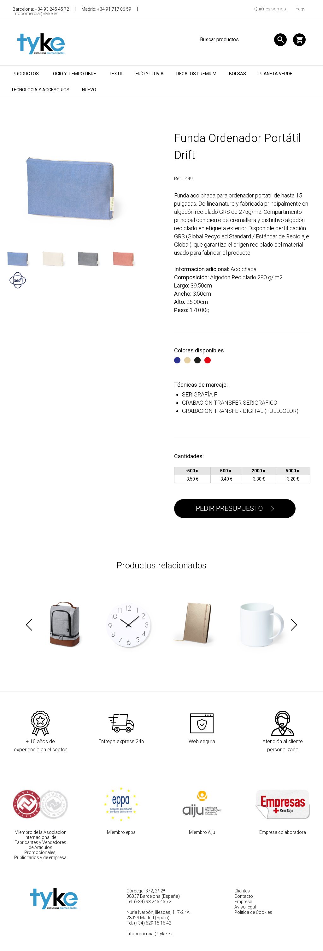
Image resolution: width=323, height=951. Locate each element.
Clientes (242, 890)
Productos (26, 73)
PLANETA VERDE (275, 73)
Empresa (243, 901)
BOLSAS (237, 73)
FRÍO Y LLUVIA (150, 73)
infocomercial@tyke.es (35, 13)
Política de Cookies (253, 912)
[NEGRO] (198, 359)
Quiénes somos (270, 8)
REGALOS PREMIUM (196, 73)
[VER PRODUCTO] (64, 625)
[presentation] (29, 625)
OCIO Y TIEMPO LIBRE (74, 73)
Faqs (301, 8)
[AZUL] (178, 359)
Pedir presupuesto (229, 508)
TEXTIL (116, 73)
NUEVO (89, 89)
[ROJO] (208, 359)
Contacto (243, 896)
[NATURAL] (188, 359)
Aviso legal (245, 906)
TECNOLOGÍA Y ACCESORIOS (40, 89)
